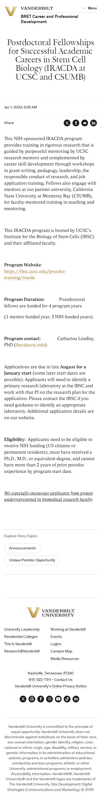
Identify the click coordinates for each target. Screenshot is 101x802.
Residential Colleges (21, 637)
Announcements (22, 548)
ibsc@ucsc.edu (30, 345)
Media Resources (65, 659)
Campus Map (61, 651)
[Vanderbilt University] (50, 612)
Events (56, 637)
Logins (56, 644)
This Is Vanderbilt (18, 644)
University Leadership (22, 630)
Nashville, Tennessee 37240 (51, 673)
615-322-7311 (40, 680)
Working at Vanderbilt (68, 630)
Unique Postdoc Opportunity (32, 560)
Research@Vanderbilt (22, 651)
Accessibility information (31, 774)
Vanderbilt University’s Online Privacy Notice (50, 686)
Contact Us (63, 680)
